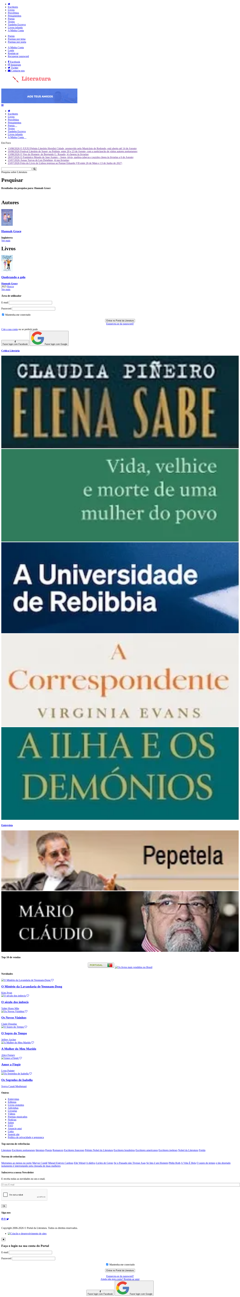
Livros (11, 9)
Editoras (12, 1102)
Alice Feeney (8, 1055)
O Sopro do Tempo (14, 1033)
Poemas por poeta (17, 42)
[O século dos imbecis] (15, 995)
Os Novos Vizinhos (13, 1017)
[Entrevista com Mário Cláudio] (120, 951)
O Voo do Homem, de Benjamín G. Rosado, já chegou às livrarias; (48, 154)
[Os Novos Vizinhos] (14, 1011)
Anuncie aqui (15, 1128)
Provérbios (13, 12)
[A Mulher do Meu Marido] (17, 1042)
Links (11, 1131)
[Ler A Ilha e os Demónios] (120, 819)
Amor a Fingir (11, 1064)
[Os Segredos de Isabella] (16, 1073)
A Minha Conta (16, 30)
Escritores (13, 7)
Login (11, 50)
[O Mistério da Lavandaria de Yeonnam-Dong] (27, 980)
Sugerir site (13, 1134)
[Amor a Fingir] (11, 1058)
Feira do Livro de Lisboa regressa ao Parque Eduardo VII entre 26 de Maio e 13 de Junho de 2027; (65, 163)
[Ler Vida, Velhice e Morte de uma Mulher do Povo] (120, 540)
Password (6, 308)
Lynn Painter (8, 1070)
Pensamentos (14, 15)
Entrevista (7, 825)
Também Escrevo (17, 24)
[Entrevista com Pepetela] (120, 889)
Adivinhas (13, 1108)
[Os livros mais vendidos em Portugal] (101, 967)
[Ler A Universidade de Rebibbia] (120, 632)
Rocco (10, 286)
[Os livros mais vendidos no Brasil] (133, 967)
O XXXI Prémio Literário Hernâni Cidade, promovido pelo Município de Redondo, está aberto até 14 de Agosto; (72, 148)
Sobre (11, 1122)
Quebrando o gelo (13, 277)
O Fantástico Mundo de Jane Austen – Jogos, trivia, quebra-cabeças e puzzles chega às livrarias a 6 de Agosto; (71, 157)
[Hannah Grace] (7, 224)
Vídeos (11, 1113)
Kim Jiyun (6, 992)
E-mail (4, 302)
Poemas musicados (17, 1116)
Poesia (11, 18)
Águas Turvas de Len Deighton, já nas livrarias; (38, 160)
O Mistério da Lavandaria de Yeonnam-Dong (31, 986)
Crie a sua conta (9, 329)
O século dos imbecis (15, 1002)
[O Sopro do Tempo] (14, 1026)
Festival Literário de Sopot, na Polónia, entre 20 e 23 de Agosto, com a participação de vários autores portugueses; (73, 151)
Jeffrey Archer (8, 1039)
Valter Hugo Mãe (10, 1008)
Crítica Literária (10, 350)
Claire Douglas (9, 1024)
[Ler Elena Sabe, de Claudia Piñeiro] (120, 447)
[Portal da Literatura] (26, 82)
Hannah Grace (11, 231)
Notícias (12, 1119)
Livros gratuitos (16, 1105)
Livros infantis (15, 27)
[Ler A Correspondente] (120, 725)
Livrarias (12, 1110)
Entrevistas (13, 1099)
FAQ (10, 1125)
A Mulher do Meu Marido (18, 1048)
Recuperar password (18, 56)
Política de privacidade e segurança (26, 1137)
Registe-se (13, 53)
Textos (11, 21)
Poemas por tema (16, 39)
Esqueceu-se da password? (120, 323)
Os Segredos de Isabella (17, 1080)
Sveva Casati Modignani (14, 1086)
